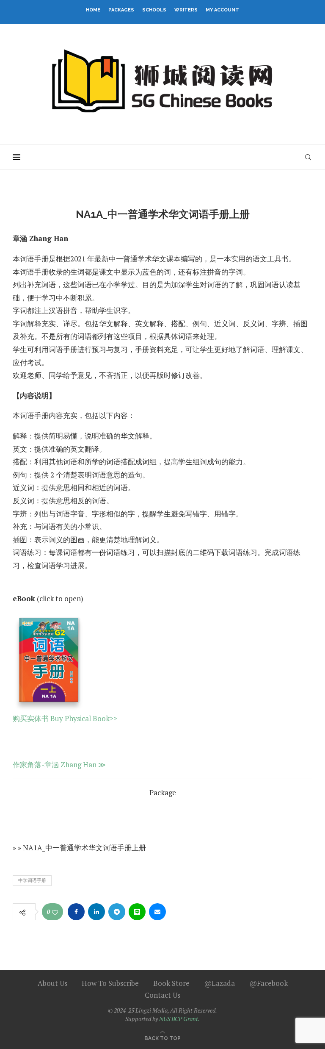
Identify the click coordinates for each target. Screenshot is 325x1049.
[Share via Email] (157, 911)
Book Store (171, 983)
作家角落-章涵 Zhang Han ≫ (59, 764)
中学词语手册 (32, 880)
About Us (52, 983)
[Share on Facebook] (76, 911)
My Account (222, 10)
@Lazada (219, 983)
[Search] (308, 157)
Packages (121, 10)
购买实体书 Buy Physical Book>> (65, 718)
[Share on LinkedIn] (96, 911)
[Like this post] (55, 912)
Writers (186, 10)
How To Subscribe (110, 983)
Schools (154, 10)
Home (93, 10)
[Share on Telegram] (116, 911)
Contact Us (162, 995)
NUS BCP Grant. (179, 1019)
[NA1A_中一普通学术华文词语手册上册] (48, 662)
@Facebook (268, 983)
